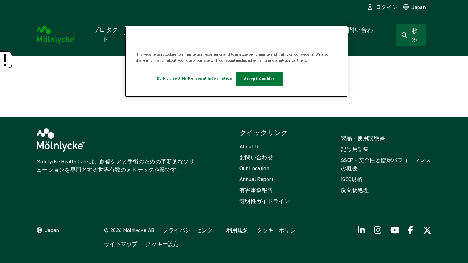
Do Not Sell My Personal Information (195, 78)
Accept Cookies (259, 78)
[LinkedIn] (361, 230)
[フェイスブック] (411, 230)
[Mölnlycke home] (56, 35)
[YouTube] (394, 230)
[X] (427, 230)
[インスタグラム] (378, 230)
